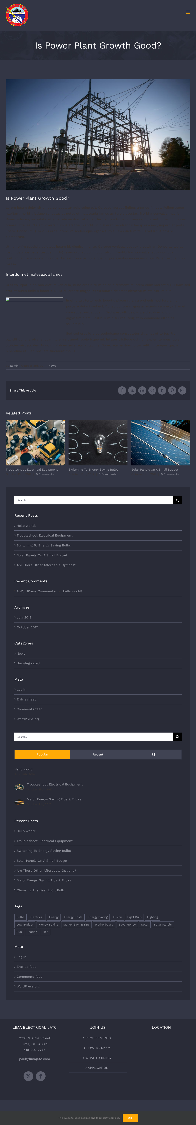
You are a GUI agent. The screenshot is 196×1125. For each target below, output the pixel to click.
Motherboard (104, 924)
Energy (54, 917)
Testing (32, 932)
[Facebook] (41, 1076)
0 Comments (45, 474)
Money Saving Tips (76, 924)
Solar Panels (163, 924)
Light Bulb (134, 917)
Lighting (152, 917)
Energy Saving (98, 917)
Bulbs (20, 917)
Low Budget (24, 924)
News (52, 365)
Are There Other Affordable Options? (46, 565)
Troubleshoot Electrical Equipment (35, 443)
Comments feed (29, 709)
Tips (45, 932)
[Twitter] (28, 1076)
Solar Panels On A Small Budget (161, 443)
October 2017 (27, 627)
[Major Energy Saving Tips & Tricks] (19, 802)
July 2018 (24, 617)
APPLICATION (98, 1068)
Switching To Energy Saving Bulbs (98, 443)
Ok (130, 1118)
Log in (21, 689)
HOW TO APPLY (98, 1048)
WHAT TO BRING (98, 1058)
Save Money (127, 924)
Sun (19, 932)
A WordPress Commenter (37, 591)
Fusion (117, 917)
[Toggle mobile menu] (188, 12)
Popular (42, 754)
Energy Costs (73, 917)
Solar (145, 924)
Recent (98, 754)
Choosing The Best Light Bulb (40, 890)
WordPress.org (28, 719)
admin (14, 365)
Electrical (37, 917)
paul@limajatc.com (34, 1059)
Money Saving (48, 924)
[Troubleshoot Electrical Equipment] (19, 787)
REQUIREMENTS (98, 1038)
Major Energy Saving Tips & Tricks (54, 799)
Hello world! (26, 526)
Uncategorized (28, 663)
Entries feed (27, 699)
